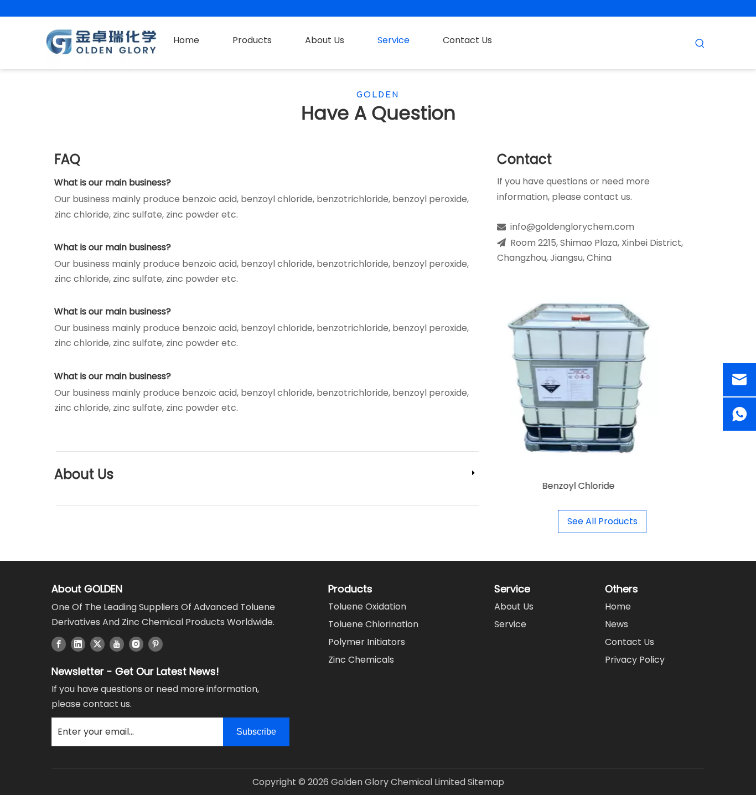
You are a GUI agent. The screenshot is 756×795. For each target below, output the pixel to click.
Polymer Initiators (366, 642)
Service (510, 624)
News (616, 624)
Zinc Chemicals (361, 659)
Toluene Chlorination (373, 624)
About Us (83, 474)
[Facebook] (58, 643)
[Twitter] (97, 643)
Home (618, 606)
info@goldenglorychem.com (572, 226)
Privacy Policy (635, 659)
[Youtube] (117, 643)
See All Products (602, 521)
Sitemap (486, 782)
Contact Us (629, 642)
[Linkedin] (78, 643)
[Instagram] (136, 643)
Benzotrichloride (623, 485)
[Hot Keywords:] (700, 44)
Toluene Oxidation (367, 606)
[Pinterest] (155, 643)
